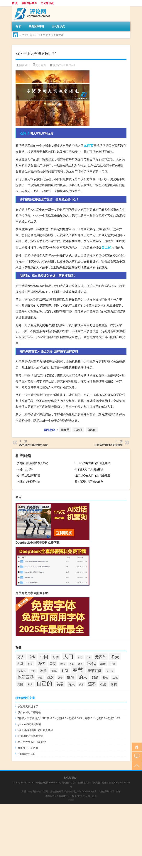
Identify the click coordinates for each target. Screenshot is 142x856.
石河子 (25, 133)
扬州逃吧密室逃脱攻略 (30, 736)
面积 (114, 684)
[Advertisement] (71, 830)
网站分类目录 (68, 782)
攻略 (43, 670)
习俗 (56, 657)
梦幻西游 (25, 677)
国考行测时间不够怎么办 (89, 481)
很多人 (21, 671)
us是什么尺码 (25, 469)
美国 (20, 684)
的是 (95, 677)
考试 (29, 684)
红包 (115, 677)
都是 (103, 684)
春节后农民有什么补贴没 (32, 742)
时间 (64, 670)
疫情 (70, 677)
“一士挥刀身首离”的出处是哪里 (92, 463)
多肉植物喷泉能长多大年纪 (32, 463)
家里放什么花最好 (28, 748)
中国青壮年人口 (27, 754)
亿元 (80, 657)
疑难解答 (106, 782)
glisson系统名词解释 (29, 724)
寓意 (102, 664)
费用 (81, 684)
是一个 (110, 671)
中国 (44, 656)
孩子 (80, 663)
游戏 (50, 677)
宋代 (91, 663)
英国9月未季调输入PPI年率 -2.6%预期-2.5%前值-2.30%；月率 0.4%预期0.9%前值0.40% (69, 718)
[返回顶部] (136, 765)
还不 (92, 683)
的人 (83, 676)
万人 (20, 656)
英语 (60, 683)
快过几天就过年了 (28, 706)
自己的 (106, 247)
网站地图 (96, 782)
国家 (53, 663)
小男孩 (71, 799)
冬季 (20, 664)
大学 (72, 663)
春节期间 (95, 670)
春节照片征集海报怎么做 (33, 445)
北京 (30, 664)
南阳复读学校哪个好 (28, 481)
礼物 (105, 677)
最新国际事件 (29, 3)
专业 (32, 656)
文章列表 (27, 35)
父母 (60, 677)
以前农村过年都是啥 (29, 712)
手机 (33, 671)
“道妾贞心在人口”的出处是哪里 (92, 475)
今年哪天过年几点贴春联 (89, 469)
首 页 (15, 3)
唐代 (41, 663)
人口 (68, 656)
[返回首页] (136, 747)
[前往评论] (136, 756)
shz (26, 65)
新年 (54, 671)
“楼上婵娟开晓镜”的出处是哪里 (35, 730)
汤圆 (40, 677)
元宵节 (89, 145)
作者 (89, 657)
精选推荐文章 (83, 782)
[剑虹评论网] (31, 7)
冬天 (115, 656)
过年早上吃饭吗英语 (28, 475)
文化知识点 (47, 3)
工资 (112, 664)
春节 (77, 669)
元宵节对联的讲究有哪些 (108, 445)
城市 (62, 664)
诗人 (71, 683)
